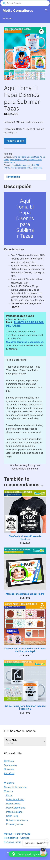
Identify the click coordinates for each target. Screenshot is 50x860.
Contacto (9, 761)
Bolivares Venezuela (17, 820)
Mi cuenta (9, 783)
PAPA (29, 168)
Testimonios (10, 765)
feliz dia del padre (18, 168)
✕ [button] (47, 840)
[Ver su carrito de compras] (46, 10)
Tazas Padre (9, 162)
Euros (9, 795)
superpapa (37, 168)
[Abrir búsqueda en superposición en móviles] (25, 3)
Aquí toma (27, 165)
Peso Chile (11, 740)
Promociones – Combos (16, 837)
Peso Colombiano (15, 807)
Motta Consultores (18, 11)
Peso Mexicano (14, 812)
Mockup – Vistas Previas (17, 833)
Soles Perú (12, 816)
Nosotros (9, 769)
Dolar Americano (15, 799)
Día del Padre (20, 157)
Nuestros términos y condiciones (24, 342)
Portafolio (9, 773)
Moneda (8, 791)
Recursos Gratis (12, 842)
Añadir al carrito (15, 140)
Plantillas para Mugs (18, 159)
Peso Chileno (13, 803)
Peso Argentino (14, 824)
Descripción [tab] (13, 176)
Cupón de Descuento (15, 787)
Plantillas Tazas (35, 159)
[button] (41, 31)
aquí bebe (17, 165)
